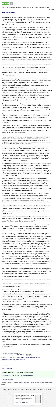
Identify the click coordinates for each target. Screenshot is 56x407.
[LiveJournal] (31, 355)
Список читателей (5, 357)
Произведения (11, 7)
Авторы (4, 7)
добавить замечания (7, 379)
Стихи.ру (48, 389)
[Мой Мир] (29, 355)
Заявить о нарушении (35, 357)
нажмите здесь (25, 402)
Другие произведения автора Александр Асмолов (13, 359)
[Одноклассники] (28, 355)
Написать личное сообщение (21, 382)
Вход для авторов (44, 7)
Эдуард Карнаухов (6, 375)
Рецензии (19, 7)
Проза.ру (5, 390)
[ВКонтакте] (26, 355)
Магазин (29, 7)
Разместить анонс (25, 357)
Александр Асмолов (8, 12)
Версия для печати (15, 357)
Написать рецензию (6, 368)
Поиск (24, 7)
